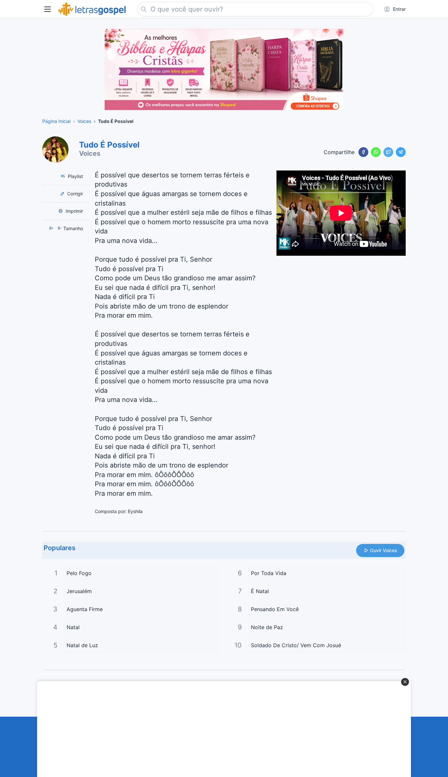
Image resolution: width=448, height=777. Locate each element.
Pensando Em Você (275, 609)
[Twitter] (388, 152)
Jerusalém (79, 591)
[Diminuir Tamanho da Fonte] (60, 228)
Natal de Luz (82, 645)
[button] (47, 9)
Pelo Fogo (79, 573)
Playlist (75, 176)
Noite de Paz (267, 627)
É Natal (260, 591)
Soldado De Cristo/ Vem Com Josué (296, 645)
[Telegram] (401, 152)
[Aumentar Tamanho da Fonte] (52, 228)
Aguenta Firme (85, 609)
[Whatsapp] (376, 152)
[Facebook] (363, 152)
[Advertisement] (220, 729)
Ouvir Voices (383, 550)
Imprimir (73, 211)
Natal (73, 627)
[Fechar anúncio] (405, 682)
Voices (89, 153)
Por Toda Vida (268, 573)
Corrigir (74, 193)
